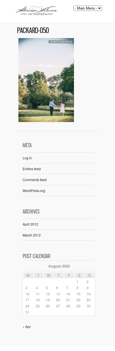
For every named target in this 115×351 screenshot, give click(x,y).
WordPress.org (34, 190)
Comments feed (35, 179)
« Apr (27, 326)
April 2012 (30, 224)
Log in (27, 157)
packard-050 (33, 30)
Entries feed (32, 168)
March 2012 (32, 235)
